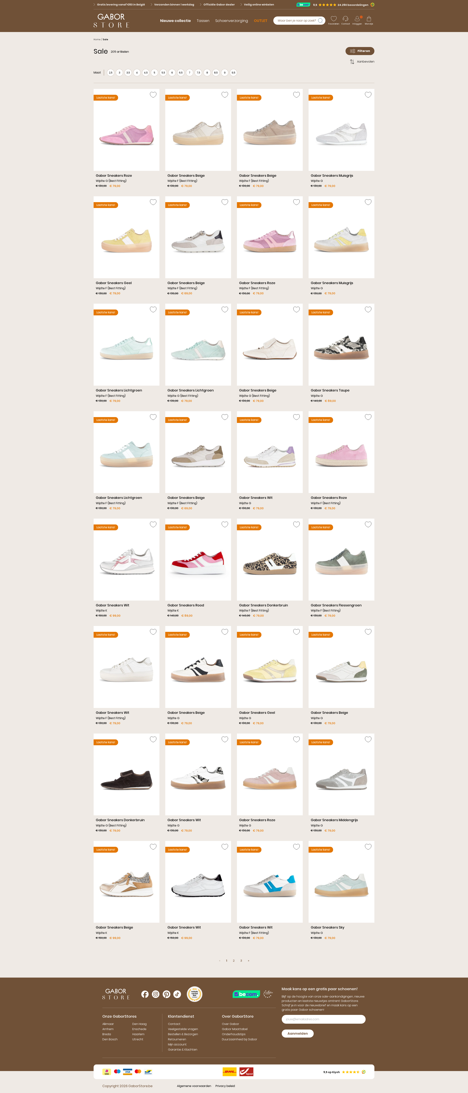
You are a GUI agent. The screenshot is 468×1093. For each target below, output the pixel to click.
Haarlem (138, 1034)
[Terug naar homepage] (111, 21)
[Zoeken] (321, 20)
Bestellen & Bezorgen (183, 1034)
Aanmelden (298, 1033)
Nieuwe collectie (175, 20)
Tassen (203, 20)
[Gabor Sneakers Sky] (341, 891)
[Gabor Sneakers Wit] (270, 462)
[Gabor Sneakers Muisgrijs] (341, 139)
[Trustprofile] (305, 4)
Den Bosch (110, 1039)
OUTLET (260, 20)
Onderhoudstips (234, 1034)
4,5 (146, 72)
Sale (105, 39)
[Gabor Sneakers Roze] (126, 139)
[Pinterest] (166, 994)
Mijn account (177, 1044)
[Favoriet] (153, 95)
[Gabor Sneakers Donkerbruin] (270, 569)
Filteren (364, 51)
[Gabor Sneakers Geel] (126, 247)
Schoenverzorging (231, 20)
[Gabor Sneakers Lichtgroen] (126, 354)
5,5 (163, 72)
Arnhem (108, 1029)
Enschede (139, 1029)
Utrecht (137, 1039)
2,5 (110, 72)
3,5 (128, 72)
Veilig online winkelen (259, 4)
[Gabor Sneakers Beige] (198, 139)
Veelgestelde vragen (183, 1029)
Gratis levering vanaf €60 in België (121, 4)
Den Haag (139, 1024)
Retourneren (177, 1039)
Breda (106, 1034)
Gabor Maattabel (235, 1029)
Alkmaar (108, 1024)
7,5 (198, 72)
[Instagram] (156, 994)
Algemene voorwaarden (194, 1086)
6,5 (181, 72)
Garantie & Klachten (182, 1049)
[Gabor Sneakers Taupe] (341, 354)
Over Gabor (230, 1024)
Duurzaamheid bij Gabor (239, 1039)
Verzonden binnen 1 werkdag (174, 4)
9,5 (233, 72)
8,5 (216, 72)
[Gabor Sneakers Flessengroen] (341, 569)
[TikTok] (177, 994)
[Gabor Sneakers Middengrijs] (341, 784)
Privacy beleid (225, 1086)
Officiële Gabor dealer (219, 4)
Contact (174, 1024)
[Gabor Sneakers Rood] (198, 569)
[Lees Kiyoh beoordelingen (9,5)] (371, 5)
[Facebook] (145, 994)
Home (97, 39)
